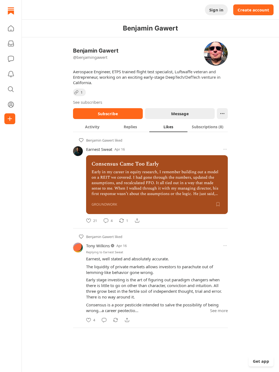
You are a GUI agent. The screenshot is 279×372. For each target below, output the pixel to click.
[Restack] (115, 320)
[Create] (9, 118)
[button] (10, 28)
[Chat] (10, 58)
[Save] (218, 204)
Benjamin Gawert (100, 140)
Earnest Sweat (99, 149)
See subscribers (87, 102)
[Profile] (10, 104)
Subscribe (108, 113)
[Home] (10, 10)
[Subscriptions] (10, 43)
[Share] (137, 220)
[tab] (92, 126)
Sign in (216, 10)
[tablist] (150, 126)
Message (180, 113)
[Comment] (104, 320)
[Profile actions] (222, 113)
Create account (253, 10)
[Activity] (10, 74)
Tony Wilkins (98, 245)
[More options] (225, 149)
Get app (261, 361)
